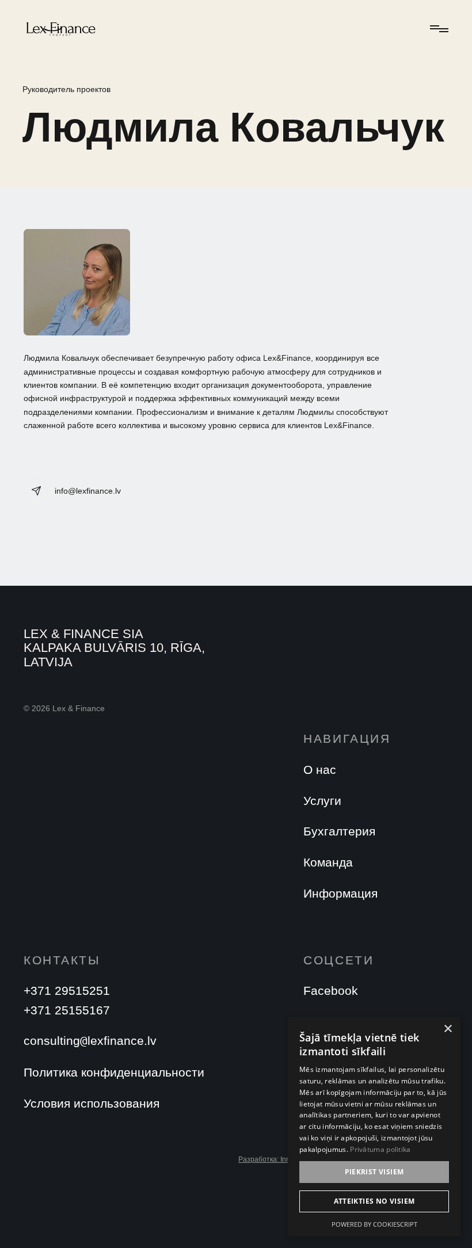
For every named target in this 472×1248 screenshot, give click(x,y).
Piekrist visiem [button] (374, 1172)
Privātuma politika (380, 1149)
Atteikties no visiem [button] (374, 1201)
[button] (436, 29)
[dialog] (374, 1126)
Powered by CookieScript (374, 1224)
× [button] (447, 1029)
